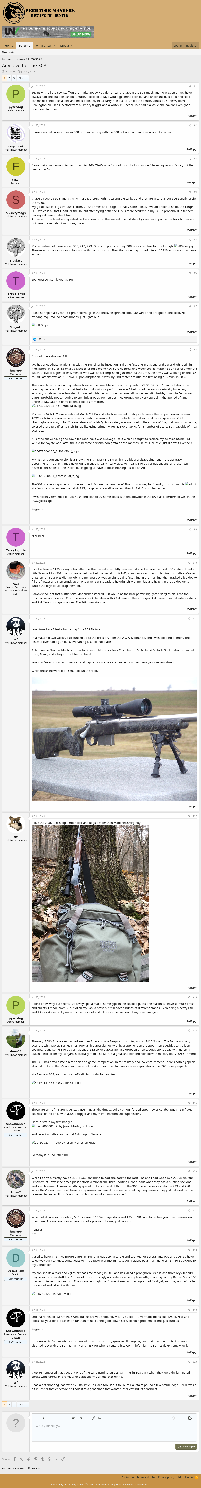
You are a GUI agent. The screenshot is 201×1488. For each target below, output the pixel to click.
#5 (195, 239)
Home (9, 45)
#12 (195, 816)
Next (22, 78)
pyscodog (10, 71)
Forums (24, 45)
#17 (195, 1210)
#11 (195, 618)
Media (64, 45)
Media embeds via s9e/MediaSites (133, 1484)
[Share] (190, 86)
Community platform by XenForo (82, 1484)
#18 (195, 1250)
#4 (195, 191)
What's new (43, 45)
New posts (8, 52)
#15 (195, 1103)
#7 (195, 306)
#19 (195, 1310)
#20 (195, 1361)
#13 (195, 997)
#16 (195, 1171)
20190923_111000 (48, 1142)
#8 (195, 349)
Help (179, 1477)
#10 (195, 562)
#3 (195, 158)
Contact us (128, 1477)
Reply (193, 115)
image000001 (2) (46, 1126)
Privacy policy (166, 1477)
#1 (195, 86)
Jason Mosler (71, 1126)
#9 (195, 529)
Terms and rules (146, 1477)
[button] (54, 45)
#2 (195, 125)
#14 (195, 1030)
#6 (195, 273)
